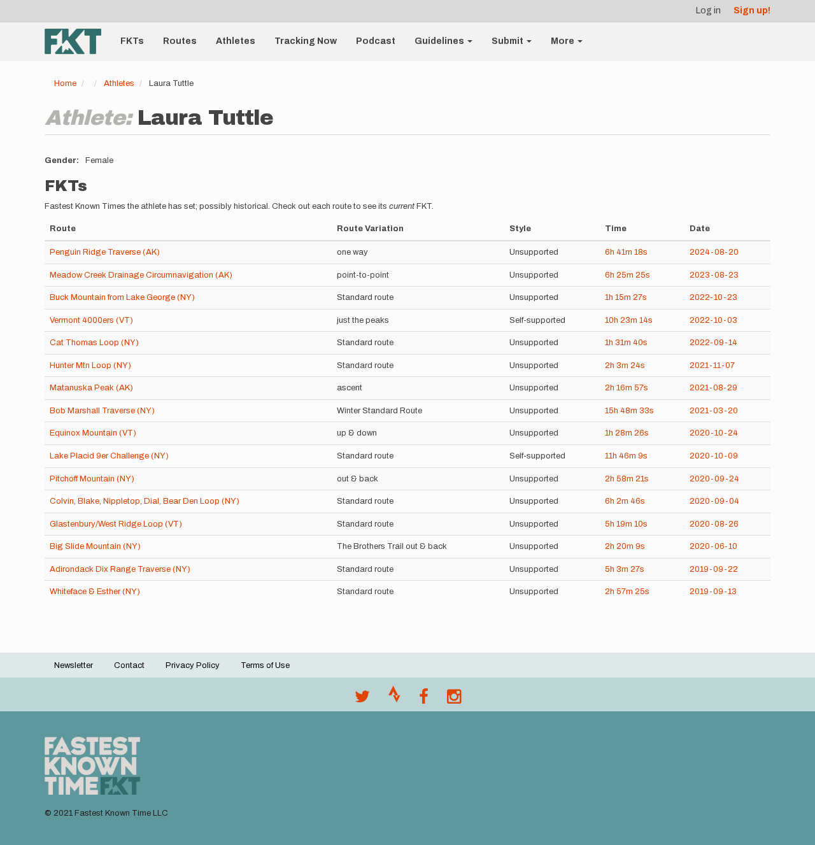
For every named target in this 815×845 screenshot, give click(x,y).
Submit (508, 41)
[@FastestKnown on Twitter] (362, 699)
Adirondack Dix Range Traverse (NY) (120, 569)
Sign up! (752, 10)
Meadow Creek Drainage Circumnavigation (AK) (141, 275)
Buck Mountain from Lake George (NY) (122, 297)
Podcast (375, 41)
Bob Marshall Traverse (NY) (102, 410)
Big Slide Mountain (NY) (95, 546)
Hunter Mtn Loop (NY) (90, 365)
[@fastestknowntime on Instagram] (454, 699)
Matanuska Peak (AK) (91, 387)
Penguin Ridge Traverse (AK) (105, 252)
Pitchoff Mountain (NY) (92, 478)
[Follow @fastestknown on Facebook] (424, 699)
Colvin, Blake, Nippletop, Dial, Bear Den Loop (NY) (144, 501)
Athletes (235, 41)
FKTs (132, 41)
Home (65, 83)
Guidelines (440, 41)
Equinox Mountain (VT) (93, 433)
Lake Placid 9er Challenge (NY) (109, 455)
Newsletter (73, 665)
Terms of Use (265, 665)
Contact (129, 665)
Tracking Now (305, 41)
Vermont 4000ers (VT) (91, 320)
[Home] (78, 41)
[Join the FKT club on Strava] (394, 699)
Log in (708, 10)
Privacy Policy (193, 665)
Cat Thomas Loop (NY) (94, 342)
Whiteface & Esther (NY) (95, 591)
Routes (180, 41)
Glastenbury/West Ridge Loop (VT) (116, 524)
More (563, 41)
